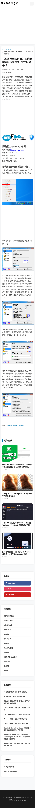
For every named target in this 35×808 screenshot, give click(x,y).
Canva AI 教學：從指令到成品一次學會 (16, 723)
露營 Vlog (7, 661)
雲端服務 (6, 652)
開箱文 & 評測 (8, 621)
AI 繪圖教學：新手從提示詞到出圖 (14, 696)
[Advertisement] (17, 24)
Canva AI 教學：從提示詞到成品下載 (15, 719)
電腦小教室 (7, 630)
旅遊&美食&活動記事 (10, 657)
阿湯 (22, 69)
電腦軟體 (8, 49)
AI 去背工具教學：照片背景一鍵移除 (15, 692)
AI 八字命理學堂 (9, 767)
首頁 (3, 49)
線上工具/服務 (8, 648)
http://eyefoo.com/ (17, 150)
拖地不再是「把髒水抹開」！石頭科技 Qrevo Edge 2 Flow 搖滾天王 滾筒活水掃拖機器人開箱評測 (17, 737)
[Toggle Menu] (32, 4)
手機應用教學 (8, 625)
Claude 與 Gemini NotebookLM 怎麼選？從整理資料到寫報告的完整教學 (17, 729)
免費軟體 (9, 425)
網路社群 (6, 643)
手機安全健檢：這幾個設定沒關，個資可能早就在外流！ (17, 744)
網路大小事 (7, 639)
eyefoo (15, 425)
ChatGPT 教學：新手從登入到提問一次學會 (17, 709)
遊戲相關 (6, 666)
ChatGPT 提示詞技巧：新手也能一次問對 (17, 714)
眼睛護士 (21, 425)
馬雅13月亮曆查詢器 (10, 771)
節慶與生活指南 (9, 616)
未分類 (6, 670)
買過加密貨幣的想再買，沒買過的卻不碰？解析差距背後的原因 (17, 702)
